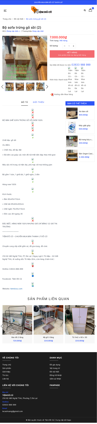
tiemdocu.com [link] (16, 289)
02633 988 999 (81, 64)
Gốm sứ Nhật (55, 379)
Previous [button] (2, 87)
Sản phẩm (6, 368)
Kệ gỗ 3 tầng (48, 337)
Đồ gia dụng (55, 365)
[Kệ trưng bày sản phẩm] (72, 141)
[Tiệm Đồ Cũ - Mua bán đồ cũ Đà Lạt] (44, 10)
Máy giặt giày (84, 125)
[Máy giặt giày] (72, 127)
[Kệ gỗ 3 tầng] (48, 320)
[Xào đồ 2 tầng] (17, 320)
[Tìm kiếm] (85, 10)
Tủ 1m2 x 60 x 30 (79, 337)
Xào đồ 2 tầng (17, 337)
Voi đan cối (83, 111)
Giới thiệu (6, 372)
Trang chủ (6, 365)
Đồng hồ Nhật (56, 375)
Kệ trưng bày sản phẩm (86, 139)
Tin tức (5, 375)
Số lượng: (54, 46)
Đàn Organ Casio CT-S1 (86, 154)
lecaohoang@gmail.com (12, 411)
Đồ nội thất (54, 372)
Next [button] (47, 87)
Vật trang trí (55, 368)
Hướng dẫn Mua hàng (63, 94)
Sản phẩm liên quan (48, 299)
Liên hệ (5, 379)
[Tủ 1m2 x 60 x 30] (79, 320)
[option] (24, 58)
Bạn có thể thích (77, 103)
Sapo (69, 420)
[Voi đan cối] (72, 113)
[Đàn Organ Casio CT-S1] (72, 155)
